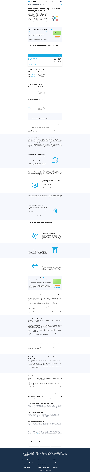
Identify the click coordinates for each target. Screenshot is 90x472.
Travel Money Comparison (26, 465)
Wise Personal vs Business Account (42, 464)
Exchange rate (54, 1)
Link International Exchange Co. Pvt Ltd (33, 64)
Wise (44, 277)
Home (28, 4)
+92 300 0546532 (32, 102)
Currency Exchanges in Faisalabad (55, 444)
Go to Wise (57, 36)
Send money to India (25, 459)
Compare (50, 1)
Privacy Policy (54, 465)
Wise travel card (37, 34)
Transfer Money (38, 1)
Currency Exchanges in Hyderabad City (43, 444)
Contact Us (54, 459)
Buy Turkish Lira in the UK (26, 467)
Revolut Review (40, 462)
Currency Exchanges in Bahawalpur (32, 444)
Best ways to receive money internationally (43, 465)
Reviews (43, 1)
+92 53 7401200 (32, 73)
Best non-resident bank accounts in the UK (43, 467)
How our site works (55, 467)
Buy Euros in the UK (25, 464)
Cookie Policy (54, 462)
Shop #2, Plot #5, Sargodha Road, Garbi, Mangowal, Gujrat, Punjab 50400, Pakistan (32, 91)
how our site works (26, 455)
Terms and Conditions (55, 464)
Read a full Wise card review (57, 38)
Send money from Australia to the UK (27, 462)
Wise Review (39, 459)
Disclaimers (61, 4)
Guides (46, 1)
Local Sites (53, 461)
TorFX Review (39, 461)
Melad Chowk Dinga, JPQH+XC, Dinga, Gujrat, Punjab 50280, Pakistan (32, 77)
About (58, 1)
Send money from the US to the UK (27, 461)
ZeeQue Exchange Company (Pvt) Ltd (32, 61)
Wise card (51, 29)
